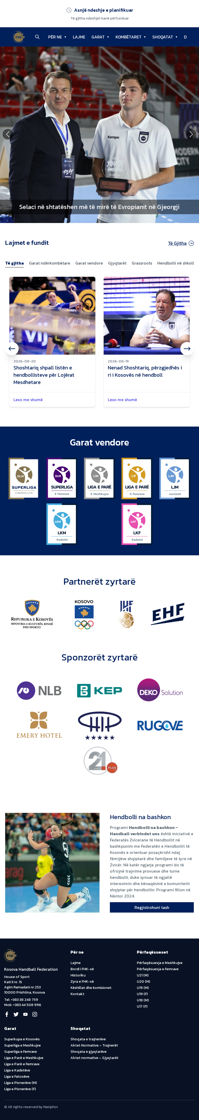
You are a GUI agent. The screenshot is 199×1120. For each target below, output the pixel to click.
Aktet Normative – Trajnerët (94, 1045)
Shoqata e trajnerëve (88, 1039)
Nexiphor (50, 1107)
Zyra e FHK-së (82, 981)
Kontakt (77, 994)
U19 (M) (143, 987)
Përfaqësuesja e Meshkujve (159, 963)
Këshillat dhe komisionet (90, 987)
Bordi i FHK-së (82, 969)
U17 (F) (142, 1006)
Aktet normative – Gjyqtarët (94, 1058)
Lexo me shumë (28, 399)
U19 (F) (142, 994)
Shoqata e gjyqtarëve (88, 1051)
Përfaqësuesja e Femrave (158, 969)
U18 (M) (143, 1000)
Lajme (75, 963)
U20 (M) (143, 981)
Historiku (78, 975)
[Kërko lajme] (37, 37)
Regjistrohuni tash (151, 907)
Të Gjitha (177, 243)
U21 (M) (142, 975)
